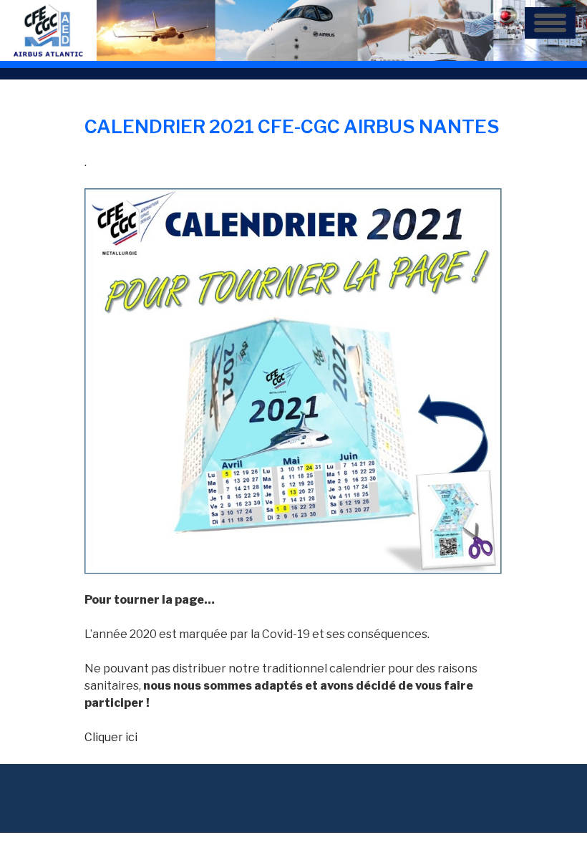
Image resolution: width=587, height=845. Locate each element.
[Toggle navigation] (550, 23)
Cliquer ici (110, 737)
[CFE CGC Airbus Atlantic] (293, 30)
